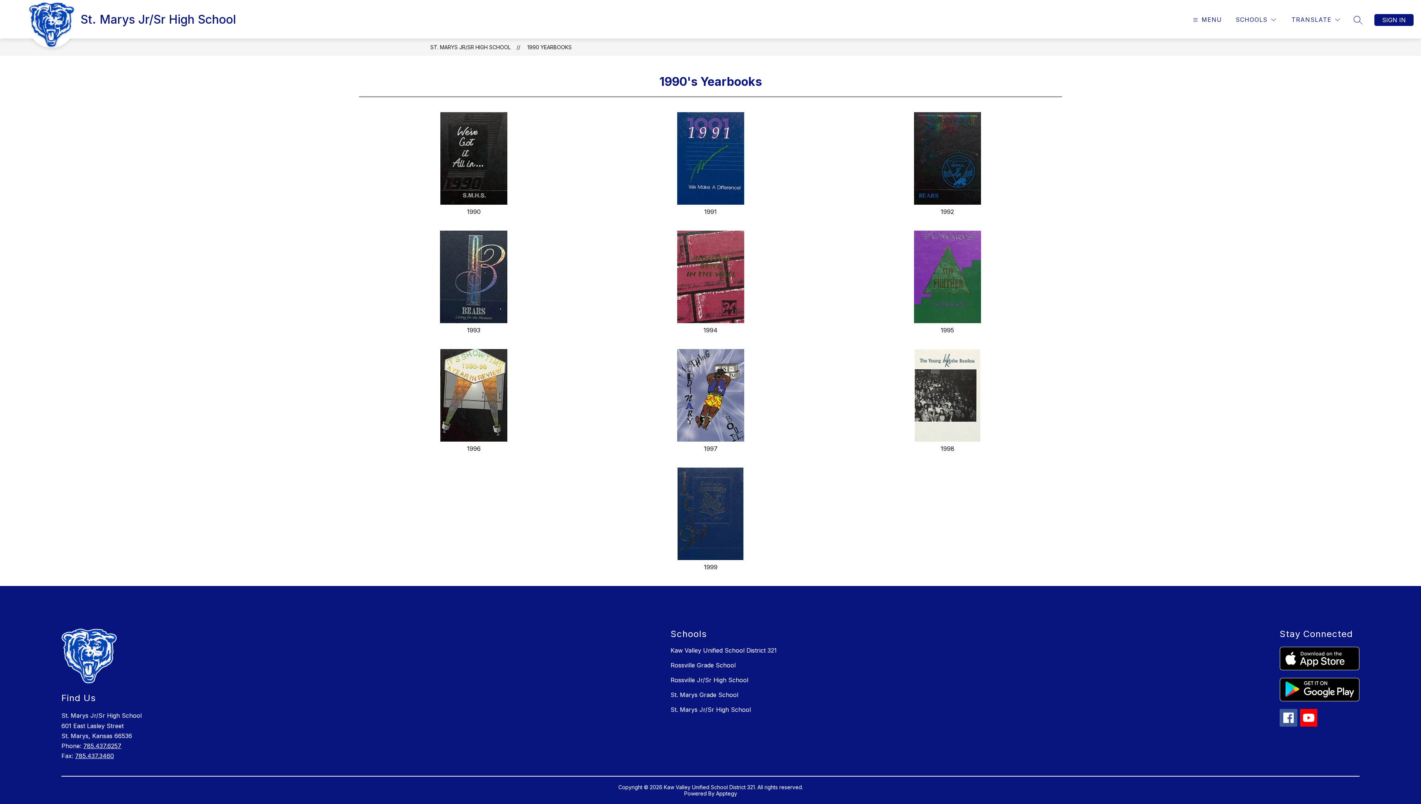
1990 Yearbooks (549, 47)
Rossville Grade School (703, 665)
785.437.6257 (102, 746)
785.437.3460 (94, 756)
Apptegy (726, 793)
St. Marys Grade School (704, 695)
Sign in (1394, 20)
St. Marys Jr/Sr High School (470, 47)
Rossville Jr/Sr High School (709, 680)
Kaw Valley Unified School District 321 (724, 650)
